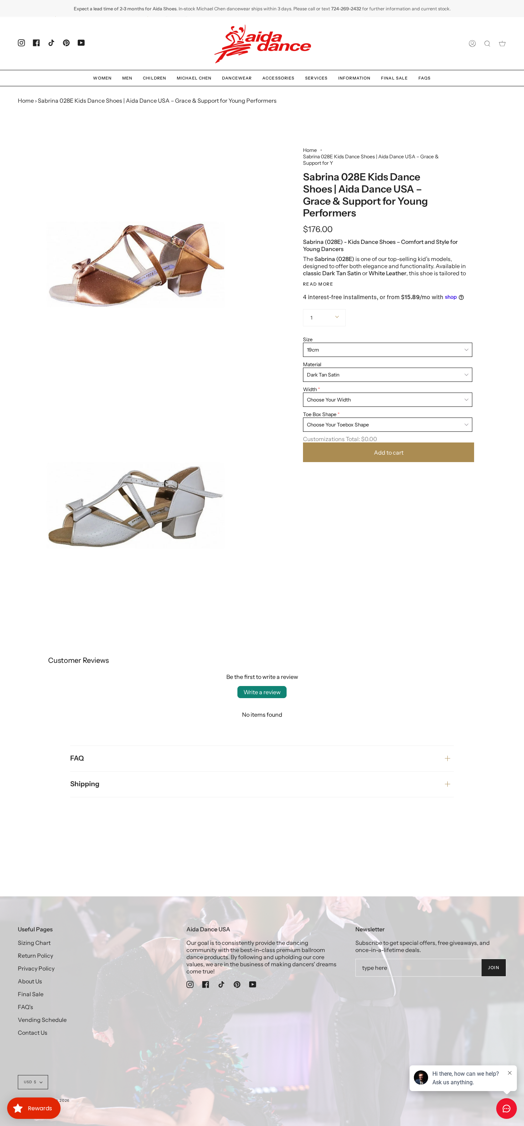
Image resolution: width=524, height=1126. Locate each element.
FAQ (77, 758)
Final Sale (30, 994)
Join (493, 967)
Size (308, 339)
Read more (318, 284)
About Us (30, 981)
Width (310, 389)
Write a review (262, 692)
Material (312, 364)
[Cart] (502, 43)
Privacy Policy (36, 968)
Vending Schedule (42, 1019)
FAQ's (25, 1006)
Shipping (84, 784)
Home (26, 100)
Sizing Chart (34, 942)
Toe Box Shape (320, 414)
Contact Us (32, 1032)
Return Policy (35, 955)
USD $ (30, 1082)
